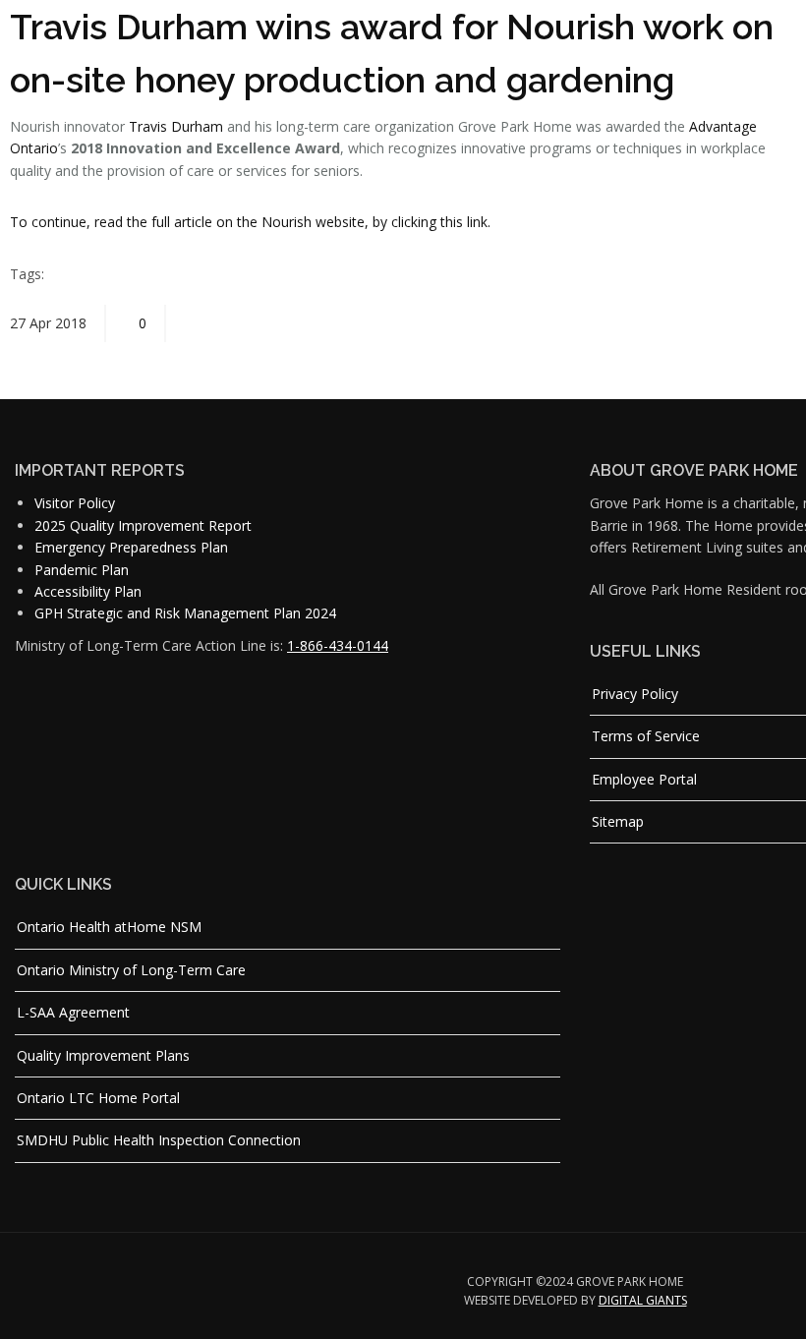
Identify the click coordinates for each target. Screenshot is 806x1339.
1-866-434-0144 (337, 645)
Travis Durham (176, 126)
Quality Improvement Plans (103, 1055)
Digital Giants (643, 1300)
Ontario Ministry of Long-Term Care (131, 970)
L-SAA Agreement (73, 1012)
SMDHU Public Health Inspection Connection (159, 1140)
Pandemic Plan (81, 569)
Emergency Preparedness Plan (131, 547)
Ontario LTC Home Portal (98, 1097)
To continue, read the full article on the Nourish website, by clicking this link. (250, 221)
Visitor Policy (74, 503)
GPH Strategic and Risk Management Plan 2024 (185, 613)
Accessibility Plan (88, 591)
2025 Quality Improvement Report (143, 525)
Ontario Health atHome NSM (109, 926)
